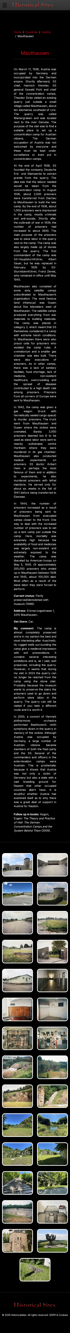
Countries (31, 32)
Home (18, 32)
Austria (46, 32)
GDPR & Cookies (58, 1314)
